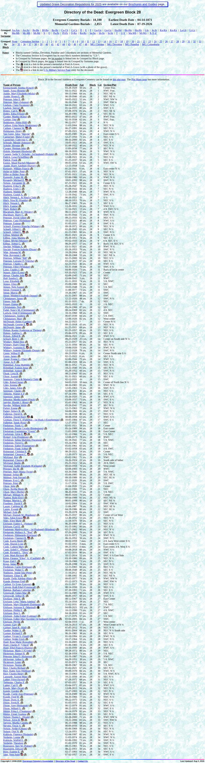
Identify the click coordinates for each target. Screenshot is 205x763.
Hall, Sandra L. (11, 278)
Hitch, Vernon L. (11, 203)
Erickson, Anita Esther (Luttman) (20, 616)
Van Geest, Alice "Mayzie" (17, 134)
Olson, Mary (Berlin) (14, 492)
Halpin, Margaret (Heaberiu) (17, 151)
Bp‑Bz (55, 30)
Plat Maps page (139, 79)
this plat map (119, 79)
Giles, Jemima (10, 385)
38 (35, 44)
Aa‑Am (16, 30)
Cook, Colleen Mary (13, 546)
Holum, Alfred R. (12, 336)
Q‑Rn (74, 33)
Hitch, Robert (10, 209)
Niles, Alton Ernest (13, 518)
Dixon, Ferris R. (11, 702)
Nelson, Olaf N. (11, 731)
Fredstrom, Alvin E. (13, 434)
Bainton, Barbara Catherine (17, 590)
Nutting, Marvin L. (12, 500)
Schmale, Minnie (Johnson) (17, 142)
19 (127, 41)
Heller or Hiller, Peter (14, 171)
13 (99, 41)
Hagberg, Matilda (12, 191)
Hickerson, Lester (12, 662)
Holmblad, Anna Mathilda (16, 365)
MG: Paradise (132, 44)
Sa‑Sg (93, 33)
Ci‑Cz (74, 30)
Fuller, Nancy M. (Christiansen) (19, 310)
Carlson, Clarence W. (14, 128)
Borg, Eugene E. (11, 751)
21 (138, 41)
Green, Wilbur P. (11, 353)
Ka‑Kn (163, 30)
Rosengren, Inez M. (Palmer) (18, 746)
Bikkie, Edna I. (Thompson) (17, 711)
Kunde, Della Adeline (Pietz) (18, 578)
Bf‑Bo (45, 30)
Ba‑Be (36, 30)
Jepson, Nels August (13, 287)
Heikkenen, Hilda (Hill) (15, 122)
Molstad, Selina (11, 474)
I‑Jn (147, 30)
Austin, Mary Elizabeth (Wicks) (19, 93)
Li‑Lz (192, 30)
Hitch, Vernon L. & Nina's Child (19, 197)
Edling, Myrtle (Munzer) (15, 240)
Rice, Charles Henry (13, 673)
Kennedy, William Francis (16, 168)
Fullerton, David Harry (14, 416)
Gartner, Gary (10, 624)
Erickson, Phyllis (11, 621)
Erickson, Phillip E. (13, 610)
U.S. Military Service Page (57, 70)
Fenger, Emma (10, 304)
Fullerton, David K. (13, 414)
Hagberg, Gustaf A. (13, 194)
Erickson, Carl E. (12, 526)
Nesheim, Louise (11, 737)
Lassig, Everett (10, 509)
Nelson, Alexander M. (14, 183)
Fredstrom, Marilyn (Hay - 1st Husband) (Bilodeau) (29, 529)
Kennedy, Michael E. (14, 180)
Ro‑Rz (83, 33)
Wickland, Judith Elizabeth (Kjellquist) (22, 466)
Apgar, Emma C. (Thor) (15, 359)
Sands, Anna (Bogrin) (14, 90)
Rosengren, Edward (13, 748)
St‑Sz (110, 33)
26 (166, 41)
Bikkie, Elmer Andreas (14, 714)
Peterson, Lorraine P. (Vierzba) (18, 261)
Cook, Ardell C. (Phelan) (16, 549)
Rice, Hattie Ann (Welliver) (17, 671)
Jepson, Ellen (10, 284)
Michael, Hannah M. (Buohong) (19, 515)
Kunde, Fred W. (11, 696)
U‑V (123, 33)
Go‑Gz (107, 30)
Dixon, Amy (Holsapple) (16, 705)
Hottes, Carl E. (10, 111)
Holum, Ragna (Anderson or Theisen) (22, 330)
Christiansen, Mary (12, 318)
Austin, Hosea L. (11, 96)
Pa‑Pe (56, 33)
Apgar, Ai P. (9, 362)
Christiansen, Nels (12, 307)
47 (80, 44)
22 (144, 41)
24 (155, 41)
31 (189, 41)
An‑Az (25, 30)
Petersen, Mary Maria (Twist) (18, 471)
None (14, 41)
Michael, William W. (13, 494)
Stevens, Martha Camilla (15, 722)
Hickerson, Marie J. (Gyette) (17, 650)
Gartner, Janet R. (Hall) (15, 627)
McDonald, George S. (14, 324)
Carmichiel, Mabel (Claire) (16, 137)
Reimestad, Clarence (13, 460)
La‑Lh (183, 30)
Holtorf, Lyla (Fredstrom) (16, 437)
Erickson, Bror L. (12, 613)
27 (172, 41)
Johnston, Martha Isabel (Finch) (19, 399)
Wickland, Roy (10, 457)
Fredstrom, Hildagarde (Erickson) (20, 535)
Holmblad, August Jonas (15, 367)
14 (104, 41)
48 (86, 44)
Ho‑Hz (138, 30)
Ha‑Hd (118, 30)
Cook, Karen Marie (13, 541)
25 (161, 41)
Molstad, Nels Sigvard (14, 477)
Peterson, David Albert (14, 217)
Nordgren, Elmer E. (13, 575)
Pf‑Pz (65, 33)
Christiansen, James (13, 298)
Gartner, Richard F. (13, 633)
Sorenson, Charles (12, 391)
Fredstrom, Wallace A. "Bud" (18, 532)
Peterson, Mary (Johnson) (16, 102)
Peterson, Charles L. (13, 264)
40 (46, 44)
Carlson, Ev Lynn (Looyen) (17, 584)
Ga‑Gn (97, 30)
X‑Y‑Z (153, 33)
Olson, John (9, 486)
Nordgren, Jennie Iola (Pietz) (17, 572)
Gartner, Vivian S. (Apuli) (16, 636)
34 (13, 44)
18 (121, 41)
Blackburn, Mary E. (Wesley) (18, 212)
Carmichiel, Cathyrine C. (16, 139)
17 (116, 41)
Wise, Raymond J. (12, 255)
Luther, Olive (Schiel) (14, 679)
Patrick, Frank (10, 160)
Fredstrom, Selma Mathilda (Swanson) (22, 440)
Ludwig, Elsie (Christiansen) (17, 313)
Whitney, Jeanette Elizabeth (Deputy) (22, 350)
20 (132, 41)
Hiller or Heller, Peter (14, 174)
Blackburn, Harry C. (13, 214)
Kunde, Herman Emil (14, 581)
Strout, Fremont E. (12, 289)
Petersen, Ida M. (11, 468)
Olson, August (10, 376)
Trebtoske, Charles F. (14, 682)
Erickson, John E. (12, 598)
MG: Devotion (114, 44)
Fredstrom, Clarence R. (15, 538)
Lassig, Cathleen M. (13, 506)
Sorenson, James (11, 396)
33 (200, 41)
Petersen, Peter (10, 483)
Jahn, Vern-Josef (11, 754)
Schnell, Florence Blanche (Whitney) (22, 226)
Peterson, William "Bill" (15, 258)
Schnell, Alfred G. (12, 229)
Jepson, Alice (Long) (14, 272)
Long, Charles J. (11, 269)
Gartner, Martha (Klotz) (15, 116)
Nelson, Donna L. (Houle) (16, 717)
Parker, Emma (10, 408)
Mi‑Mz (36, 33)
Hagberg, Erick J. (12, 188)
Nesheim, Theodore (13, 743)
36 (24, 44)
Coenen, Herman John (14, 148)
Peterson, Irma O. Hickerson (17, 656)
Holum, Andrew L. (13, 333)
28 (177, 41)
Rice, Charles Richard (14, 668)
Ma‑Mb (16, 33)
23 (149, 41)
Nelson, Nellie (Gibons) (15, 728)
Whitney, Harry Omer (14, 344)
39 (41, 44)
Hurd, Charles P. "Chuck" (16, 645)
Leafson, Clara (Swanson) (16, 105)
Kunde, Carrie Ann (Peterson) (18, 694)
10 (82, 41)
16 (110, 41)
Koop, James (9, 564)
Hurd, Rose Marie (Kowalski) (18, 642)
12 (93, 41)
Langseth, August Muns (15, 676)
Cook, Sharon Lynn (13, 544)
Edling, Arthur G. (12, 243)
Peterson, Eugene (12, 223)
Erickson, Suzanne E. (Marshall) (19, 607)
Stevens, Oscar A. (12, 725)
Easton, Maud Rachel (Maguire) (19, 162)
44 (63, 44)
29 (183, 41)
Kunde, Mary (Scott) (13, 688)
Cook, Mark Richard (13, 555)
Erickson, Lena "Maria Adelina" (19, 601)
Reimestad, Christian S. (15, 451)
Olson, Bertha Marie (13, 489)
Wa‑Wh (132, 33)
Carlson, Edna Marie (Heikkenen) (20, 125)
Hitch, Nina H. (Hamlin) (15, 200)
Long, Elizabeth (11, 281)
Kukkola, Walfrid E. (13, 740)
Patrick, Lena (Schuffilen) (16, 157)
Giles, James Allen (12, 388)
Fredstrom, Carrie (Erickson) (17, 567)
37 (30, 44)
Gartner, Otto (9, 119)
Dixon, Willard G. (12, 708)
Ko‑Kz (173, 30)
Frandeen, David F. (13, 503)
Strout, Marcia (10, 292)
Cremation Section (29, 41)
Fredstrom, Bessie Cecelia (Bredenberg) (23, 428)
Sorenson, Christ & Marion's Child (20, 379)
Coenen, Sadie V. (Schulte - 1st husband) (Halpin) (28, 154)
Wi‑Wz (143, 33)
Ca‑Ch (64, 30)
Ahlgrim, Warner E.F (14, 393)
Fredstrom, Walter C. (13, 569)
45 (69, 44)
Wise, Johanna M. (12, 252)
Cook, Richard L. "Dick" (16, 552)
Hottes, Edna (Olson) (14, 113)
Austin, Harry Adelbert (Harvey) (19, 165)
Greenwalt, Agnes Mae (15, 593)
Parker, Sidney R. (12, 411)
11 (88, 41)
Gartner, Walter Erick (14, 639)
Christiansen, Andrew (14, 315)
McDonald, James (12, 327)
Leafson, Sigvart (11, 108)
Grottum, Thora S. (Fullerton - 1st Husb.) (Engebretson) (31, 419)
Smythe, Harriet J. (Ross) (16, 402)
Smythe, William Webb (15, 405)
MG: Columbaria (150, 44)
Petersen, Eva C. (11, 480)
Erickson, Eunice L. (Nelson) (18, 523)
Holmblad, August (12, 370)
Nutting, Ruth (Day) (13, 497)
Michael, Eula (10, 512)
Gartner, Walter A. (12, 630)
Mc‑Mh (26, 33)
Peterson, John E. (12, 99)
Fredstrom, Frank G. (13, 425)
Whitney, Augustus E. (14, 347)
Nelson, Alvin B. (11, 720)
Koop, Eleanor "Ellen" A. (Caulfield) (22, 558)
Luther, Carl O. (11, 685)
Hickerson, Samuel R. (14, 653)
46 (75, 44)
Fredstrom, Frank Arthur (15, 448)
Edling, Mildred (11, 235)
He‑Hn (128, 30)
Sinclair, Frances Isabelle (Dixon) (20, 249)
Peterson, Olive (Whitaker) (16, 266)
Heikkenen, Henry (12, 131)
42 (58, 44)
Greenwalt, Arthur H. (14, 595)
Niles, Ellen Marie (12, 520)
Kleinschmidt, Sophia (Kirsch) (18, 87)
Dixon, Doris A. (11, 699)
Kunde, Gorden (11, 691)
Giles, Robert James (13, 382)
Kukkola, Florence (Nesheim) (18, 734)
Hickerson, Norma (12, 665)
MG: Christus (97, 44)
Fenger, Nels (9, 301)
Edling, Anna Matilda (14, 238)
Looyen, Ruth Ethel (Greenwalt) (19, 587)
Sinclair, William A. (13, 246)
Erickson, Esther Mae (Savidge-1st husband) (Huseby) (30, 619)
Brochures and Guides (142, 4)
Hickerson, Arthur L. (14, 659)
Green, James (10, 356)
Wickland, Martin (12, 463)
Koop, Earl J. (10, 561)
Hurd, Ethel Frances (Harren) (18, 647)
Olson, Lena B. (11, 373)
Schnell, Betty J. (11, 339)
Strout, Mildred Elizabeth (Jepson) (20, 295)
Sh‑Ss (102, 33)
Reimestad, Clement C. (15, 454)
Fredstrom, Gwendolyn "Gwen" (19, 431)
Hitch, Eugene (10, 206)
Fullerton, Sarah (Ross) (15, 422)
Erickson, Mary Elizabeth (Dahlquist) (22, 604)
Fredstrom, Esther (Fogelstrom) (19, 445)
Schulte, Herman (11, 145)
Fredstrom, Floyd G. (13, 442)
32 (194, 41)
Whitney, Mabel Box (13, 341)
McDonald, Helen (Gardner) (17, 321)
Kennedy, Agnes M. (13, 177)
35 (18, 44)
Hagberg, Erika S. (12, 186)
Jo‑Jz (154, 30)
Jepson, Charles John (14, 275)
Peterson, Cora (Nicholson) (17, 220)
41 (52, 44)
